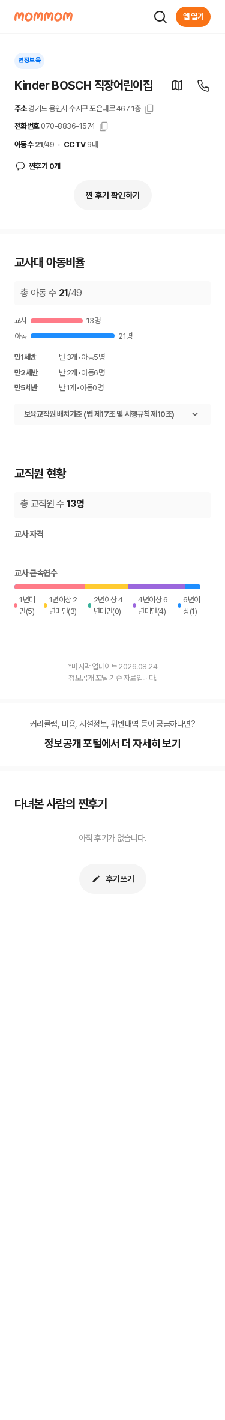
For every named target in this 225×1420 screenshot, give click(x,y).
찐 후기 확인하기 (113, 195)
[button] (177, 85)
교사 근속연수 (35, 573)
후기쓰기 (120, 879)
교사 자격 (28, 534)
